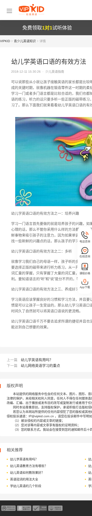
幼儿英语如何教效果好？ (27, 472)
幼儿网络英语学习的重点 (40, 366)
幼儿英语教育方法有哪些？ (29, 466)
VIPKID (5, 41)
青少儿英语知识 (25, 41)
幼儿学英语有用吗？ (37, 360)
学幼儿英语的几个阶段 (25, 486)
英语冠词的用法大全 (24, 479)
